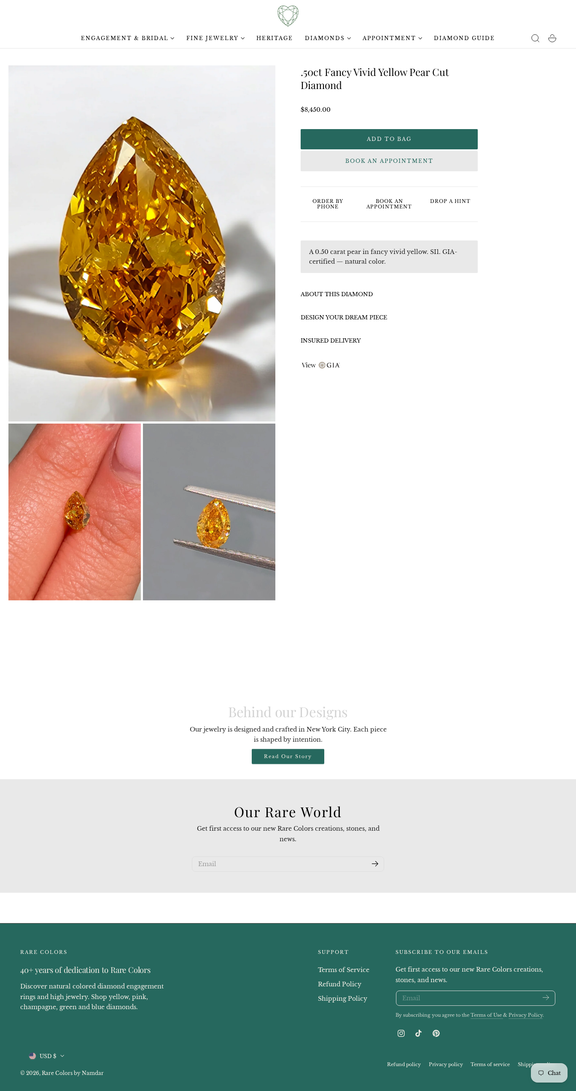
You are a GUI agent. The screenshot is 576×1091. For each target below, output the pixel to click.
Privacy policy (446, 1064)
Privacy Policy (526, 1015)
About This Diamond (337, 294)
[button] (535, 38)
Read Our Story (288, 756)
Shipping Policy (342, 998)
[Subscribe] (375, 863)
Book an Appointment (389, 161)
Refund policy (404, 1064)
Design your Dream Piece (344, 317)
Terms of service (490, 1064)
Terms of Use (487, 1015)
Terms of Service (343, 970)
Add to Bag (389, 139)
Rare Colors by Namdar (73, 1072)
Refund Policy (339, 984)
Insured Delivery (331, 340)
